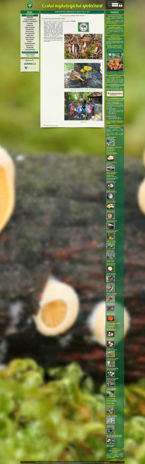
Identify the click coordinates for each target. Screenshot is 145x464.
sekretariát (116, 456)
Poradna (29, 25)
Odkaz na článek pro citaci (52, 125)
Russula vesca (109, 180)
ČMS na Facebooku (30, 54)
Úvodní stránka (65, 15)
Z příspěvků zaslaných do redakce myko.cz (58, 21)
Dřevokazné (30, 27)
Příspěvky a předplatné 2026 (115, 100)
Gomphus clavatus (110, 240)
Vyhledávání (30, 49)
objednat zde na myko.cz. (114, 47)
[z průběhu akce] (83, 106)
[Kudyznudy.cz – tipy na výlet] (114, 96)
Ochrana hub (30, 43)
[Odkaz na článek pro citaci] (45, 125)
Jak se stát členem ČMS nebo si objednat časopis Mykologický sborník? (114, 122)
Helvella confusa (110, 425)
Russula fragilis (110, 402)
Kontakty (30, 45)
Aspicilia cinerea (110, 250)
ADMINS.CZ (106, 462)
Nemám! (120, 3)
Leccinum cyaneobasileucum (113, 323)
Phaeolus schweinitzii (111, 293)
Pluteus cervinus (110, 445)
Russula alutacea (110, 283)
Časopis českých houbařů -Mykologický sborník (115, 39)
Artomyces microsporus (112, 230)
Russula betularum (110, 263)
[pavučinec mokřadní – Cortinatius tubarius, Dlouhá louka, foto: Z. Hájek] (83, 46)
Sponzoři (29, 47)
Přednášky (30, 29)
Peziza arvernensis (110, 405)
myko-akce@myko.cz (111, 23)
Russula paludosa (110, 313)
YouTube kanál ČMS (114, 77)
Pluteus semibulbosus (111, 172)
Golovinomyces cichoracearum (113, 147)
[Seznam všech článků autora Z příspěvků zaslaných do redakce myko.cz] (45, 21)
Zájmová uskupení (30, 21)
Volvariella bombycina (111, 220)
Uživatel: (109, 3)
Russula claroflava (110, 200)
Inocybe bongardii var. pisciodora (114, 435)
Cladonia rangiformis (111, 388)
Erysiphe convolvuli (111, 137)
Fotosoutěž (29, 33)
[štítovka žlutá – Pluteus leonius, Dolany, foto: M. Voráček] (83, 76)
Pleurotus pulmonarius (111, 162)
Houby (29, 41)
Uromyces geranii (110, 398)
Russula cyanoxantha (111, 415)
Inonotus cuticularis (111, 273)
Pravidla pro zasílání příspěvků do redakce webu (115, 28)
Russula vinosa (110, 175)
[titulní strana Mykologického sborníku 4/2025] (114, 73)
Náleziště (30, 39)
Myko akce (30, 31)
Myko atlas (29, 37)
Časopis (30, 23)
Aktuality (30, 15)
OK (120, 5)
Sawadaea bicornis (110, 149)
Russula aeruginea (110, 190)
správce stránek (30, 56)
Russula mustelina (110, 210)
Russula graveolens (111, 400)
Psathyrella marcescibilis (112, 358)
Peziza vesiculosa (110, 303)
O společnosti (29, 19)
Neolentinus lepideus (111, 152)
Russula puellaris (110, 325)
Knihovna (29, 35)
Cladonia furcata (110, 348)
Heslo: (109, 5)
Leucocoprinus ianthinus (112, 178)
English (30, 17)
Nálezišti (117, 127)
